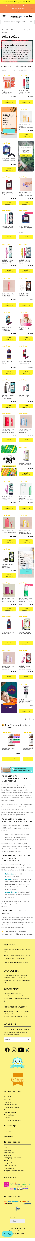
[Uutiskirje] (29, 1039)
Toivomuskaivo (9, 1115)
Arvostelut (7, 1150)
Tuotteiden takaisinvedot (12, 1120)
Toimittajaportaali (10, 1165)
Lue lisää (9, 131)
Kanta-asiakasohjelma (11, 1110)
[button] (30, 16)
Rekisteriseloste (9, 1136)
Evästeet (7, 1134)
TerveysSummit (9, 1168)
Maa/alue (13, 1218)
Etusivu (3, 30)
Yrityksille (7, 1117)
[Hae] (31, 22)
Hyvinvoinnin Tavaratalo (17, 1231)
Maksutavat (8, 1099)
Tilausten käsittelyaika (11, 1107)
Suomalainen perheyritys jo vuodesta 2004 (17, 2)
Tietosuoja (7, 1131)
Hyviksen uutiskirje (10, 1112)
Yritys (5, 1147)
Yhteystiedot (8, 1097)
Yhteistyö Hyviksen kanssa (12, 1158)
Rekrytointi (7, 1155)
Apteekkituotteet (12, 30)
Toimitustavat (8, 1102)
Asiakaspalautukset (10, 1105)
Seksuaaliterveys (24, 30)
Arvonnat (7, 1160)
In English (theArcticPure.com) (14, 1171)
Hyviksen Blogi (9, 1152)
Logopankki (8, 1163)
